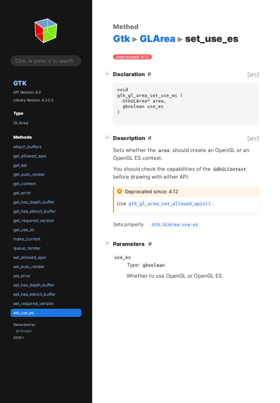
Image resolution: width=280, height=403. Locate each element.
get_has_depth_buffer (34, 202)
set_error (22, 275)
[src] (253, 74)
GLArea (20, 122)
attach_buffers (27, 146)
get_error (22, 192)
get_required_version (33, 220)
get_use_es (23, 229)
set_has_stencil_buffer (34, 294)
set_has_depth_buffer (33, 285)
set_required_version (33, 303)
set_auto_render (29, 266)
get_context (24, 183)
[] (108, 73)
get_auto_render (29, 174)
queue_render (27, 248)
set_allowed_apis (29, 257)
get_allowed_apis (29, 155)
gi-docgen (24, 331)
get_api (20, 165)
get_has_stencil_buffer (34, 211)
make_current (26, 238)
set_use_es (23, 312)
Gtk (20, 83)
